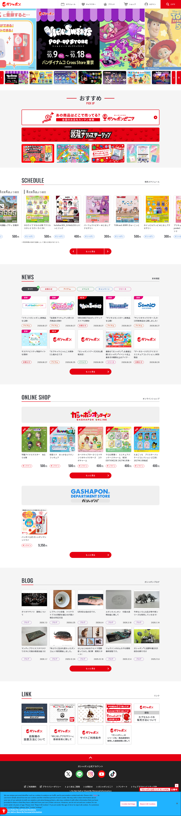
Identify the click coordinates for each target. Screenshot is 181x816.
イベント (85, 289)
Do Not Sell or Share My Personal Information (91, 791)
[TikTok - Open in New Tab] (112, 774)
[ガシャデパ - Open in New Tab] (34, 713)
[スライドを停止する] (179, 77)
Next (173, 77)
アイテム (67, 289)
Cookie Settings (128, 804)
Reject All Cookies (148, 804)
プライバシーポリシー (52, 786)
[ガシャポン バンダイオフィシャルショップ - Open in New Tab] (62, 713)
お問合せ (89, 786)
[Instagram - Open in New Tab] (90, 774)
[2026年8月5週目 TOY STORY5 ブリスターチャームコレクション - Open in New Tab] (90, 39)
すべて (30, 289)
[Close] (177, 803)
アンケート (122, 786)
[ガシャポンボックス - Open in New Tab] (108, 153)
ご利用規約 (31, 786)
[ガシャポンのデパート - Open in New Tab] (90, 713)
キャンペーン (104, 289)
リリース (122, 289)
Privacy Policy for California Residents (20, 809)
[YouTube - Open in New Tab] (101, 774)
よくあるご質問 (73, 786)
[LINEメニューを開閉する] (79, 774)
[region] (90, 804)
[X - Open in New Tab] (68, 774)
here (95, 795)
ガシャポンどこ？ (105, 786)
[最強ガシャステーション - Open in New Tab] (90, 135)
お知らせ (48, 289)
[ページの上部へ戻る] (90, 757)
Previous (2, 77)
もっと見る (90, 251)
